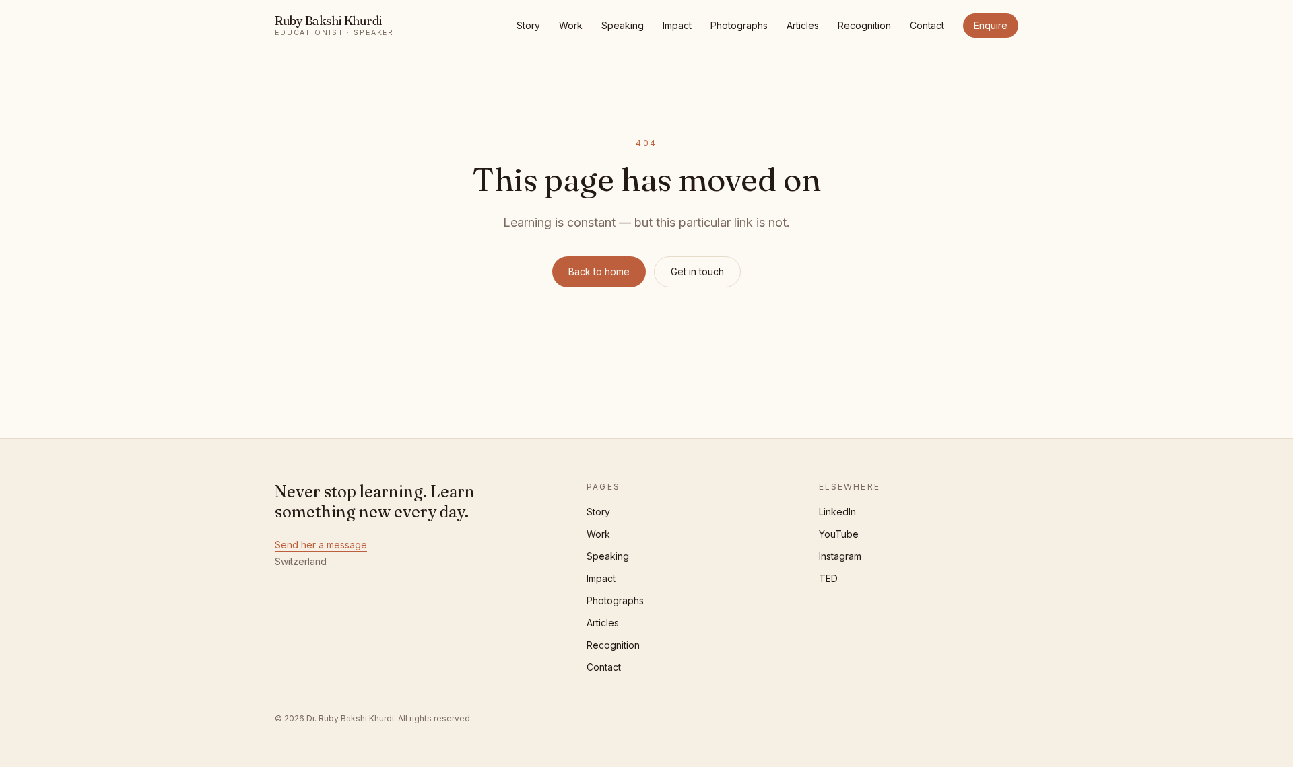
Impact (677, 25)
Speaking (622, 25)
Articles (803, 25)
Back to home (599, 271)
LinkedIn (837, 511)
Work (571, 25)
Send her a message (321, 544)
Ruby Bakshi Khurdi (334, 25)
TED (828, 578)
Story (528, 25)
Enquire (990, 25)
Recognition (864, 25)
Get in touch (697, 271)
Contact (927, 25)
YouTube (839, 534)
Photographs (739, 25)
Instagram (840, 556)
